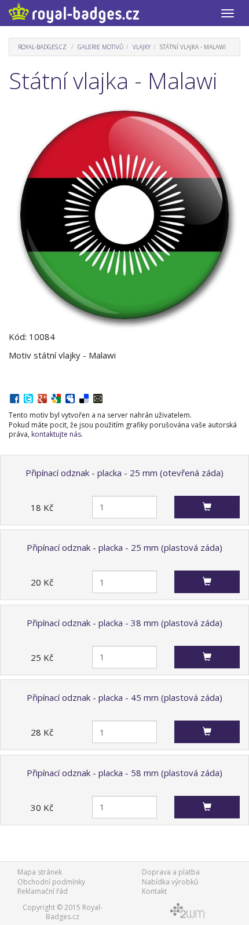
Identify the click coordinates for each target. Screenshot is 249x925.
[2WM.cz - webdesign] (187, 910)
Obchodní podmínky (51, 882)
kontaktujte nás (56, 434)
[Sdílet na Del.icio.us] (84, 397)
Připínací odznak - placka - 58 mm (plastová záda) (124, 772)
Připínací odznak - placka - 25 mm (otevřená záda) (124, 472)
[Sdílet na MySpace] (70, 397)
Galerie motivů (100, 47)
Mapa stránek (39, 872)
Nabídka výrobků (170, 882)
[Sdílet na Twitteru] (28, 397)
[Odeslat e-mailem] (98, 397)
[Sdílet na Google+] (42, 397)
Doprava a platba (171, 872)
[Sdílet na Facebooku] (14, 397)
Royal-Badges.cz (42, 47)
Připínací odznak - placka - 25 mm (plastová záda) (124, 547)
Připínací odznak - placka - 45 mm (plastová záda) (124, 697)
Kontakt (154, 891)
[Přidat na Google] (56, 397)
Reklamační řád (42, 891)
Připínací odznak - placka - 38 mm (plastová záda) (124, 622)
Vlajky (142, 47)
